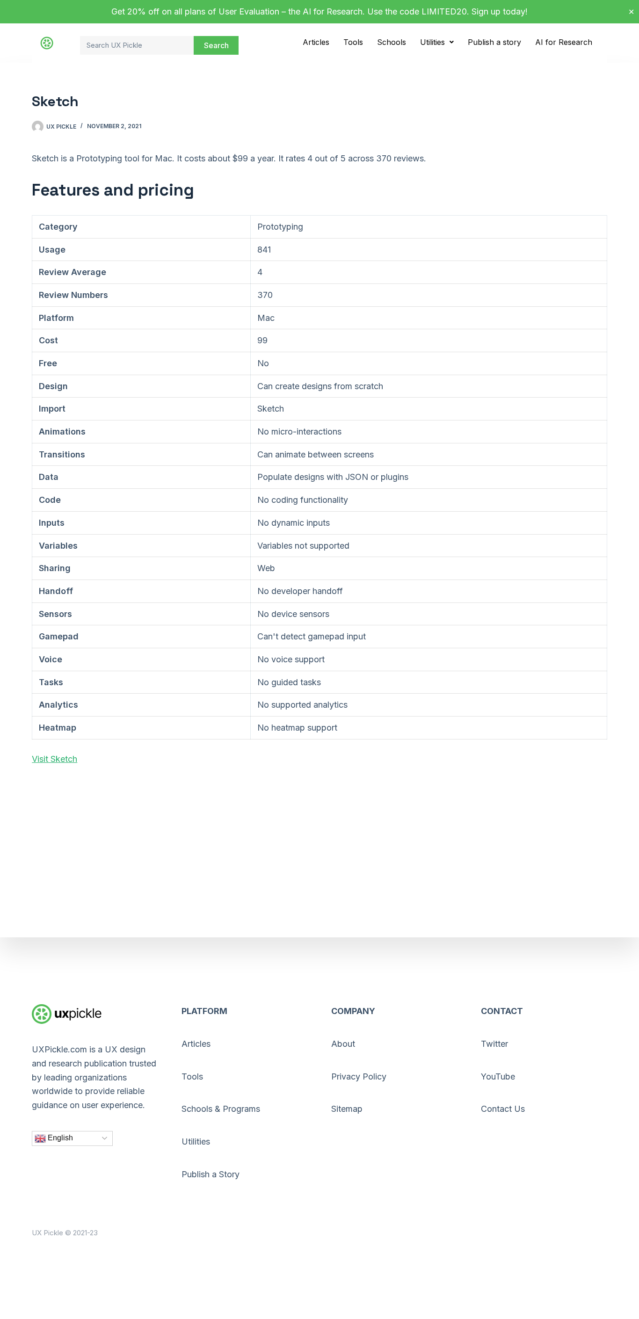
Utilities (432, 42)
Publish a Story (211, 1174)
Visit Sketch (54, 759)
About (343, 1044)
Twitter (494, 1044)
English (59, 1138)
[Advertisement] (312, 843)
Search (216, 45)
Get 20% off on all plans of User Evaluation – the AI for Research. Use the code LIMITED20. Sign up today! (319, 11)
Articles (316, 42)
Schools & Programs (221, 1109)
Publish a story (494, 42)
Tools (353, 42)
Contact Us (503, 1109)
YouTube (498, 1076)
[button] (437, 42)
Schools (391, 42)
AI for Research (563, 42)
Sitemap (347, 1109)
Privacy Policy (358, 1076)
